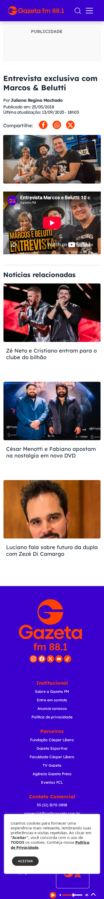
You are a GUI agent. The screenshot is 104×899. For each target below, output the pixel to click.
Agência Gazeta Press (52, 773)
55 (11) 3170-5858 (52, 805)
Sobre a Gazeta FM (52, 691)
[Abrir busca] (78, 11)
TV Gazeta (52, 765)
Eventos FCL (52, 782)
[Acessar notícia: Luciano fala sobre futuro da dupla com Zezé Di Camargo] (52, 526)
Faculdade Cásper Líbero (52, 756)
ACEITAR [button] (25, 861)
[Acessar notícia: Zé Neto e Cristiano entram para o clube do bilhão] (52, 329)
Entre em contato (52, 700)
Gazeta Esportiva (52, 748)
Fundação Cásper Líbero (52, 739)
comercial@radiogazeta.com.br (52, 813)
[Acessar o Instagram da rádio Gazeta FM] (33, 658)
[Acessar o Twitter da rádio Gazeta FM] (50, 658)
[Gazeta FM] (50, 625)
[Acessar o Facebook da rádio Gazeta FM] (41, 658)
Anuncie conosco (52, 708)
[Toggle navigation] (90, 10)
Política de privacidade (52, 717)
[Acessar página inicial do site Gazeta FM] (39, 10)
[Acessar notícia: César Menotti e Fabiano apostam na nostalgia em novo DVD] (52, 428)
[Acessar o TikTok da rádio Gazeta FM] (67, 658)
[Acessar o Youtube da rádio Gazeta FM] (59, 659)
